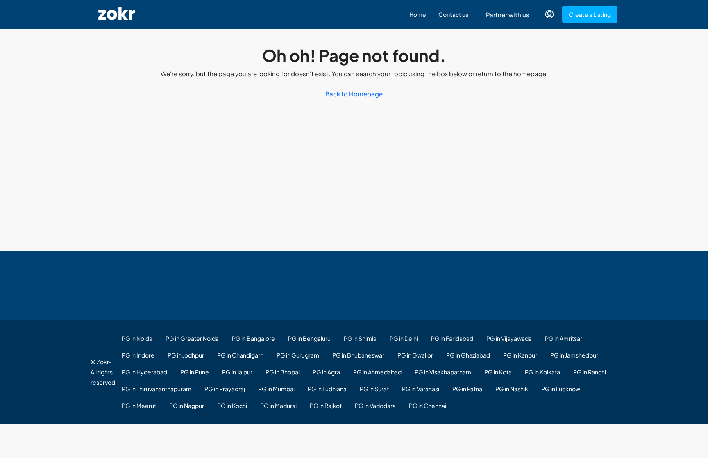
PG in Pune (194, 372)
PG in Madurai (278, 405)
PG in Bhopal (283, 372)
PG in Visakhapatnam (443, 372)
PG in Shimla (360, 338)
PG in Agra (326, 372)
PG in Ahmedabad (377, 372)
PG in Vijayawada (509, 338)
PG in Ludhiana (327, 388)
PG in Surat (374, 388)
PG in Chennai (427, 405)
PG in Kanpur (520, 355)
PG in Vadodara (375, 405)
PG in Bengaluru (309, 338)
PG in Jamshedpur (574, 355)
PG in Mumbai (276, 388)
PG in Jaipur (237, 372)
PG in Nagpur (186, 405)
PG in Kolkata (542, 372)
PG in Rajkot (326, 405)
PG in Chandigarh (240, 355)
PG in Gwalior (415, 355)
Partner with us (507, 14)
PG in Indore (138, 355)
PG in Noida (137, 338)
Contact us (453, 14)
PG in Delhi (404, 338)
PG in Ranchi (589, 372)
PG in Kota (498, 372)
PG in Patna (467, 388)
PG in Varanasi (420, 388)
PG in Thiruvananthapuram (156, 388)
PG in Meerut (139, 405)
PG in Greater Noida (192, 338)
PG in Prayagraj (224, 388)
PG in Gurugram (298, 355)
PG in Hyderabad (144, 372)
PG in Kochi (232, 405)
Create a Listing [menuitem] (590, 14)
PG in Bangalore (253, 338)
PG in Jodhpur (186, 355)
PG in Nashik (511, 388)
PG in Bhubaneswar (358, 355)
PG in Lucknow (560, 388)
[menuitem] (549, 14)
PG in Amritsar (563, 338)
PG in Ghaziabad (468, 355)
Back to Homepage (354, 94)
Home (417, 14)
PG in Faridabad (452, 338)
